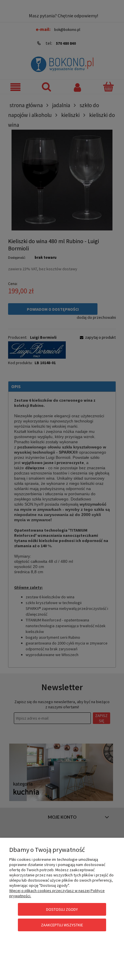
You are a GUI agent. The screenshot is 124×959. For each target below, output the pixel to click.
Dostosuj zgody (62, 909)
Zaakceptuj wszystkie (62, 925)
